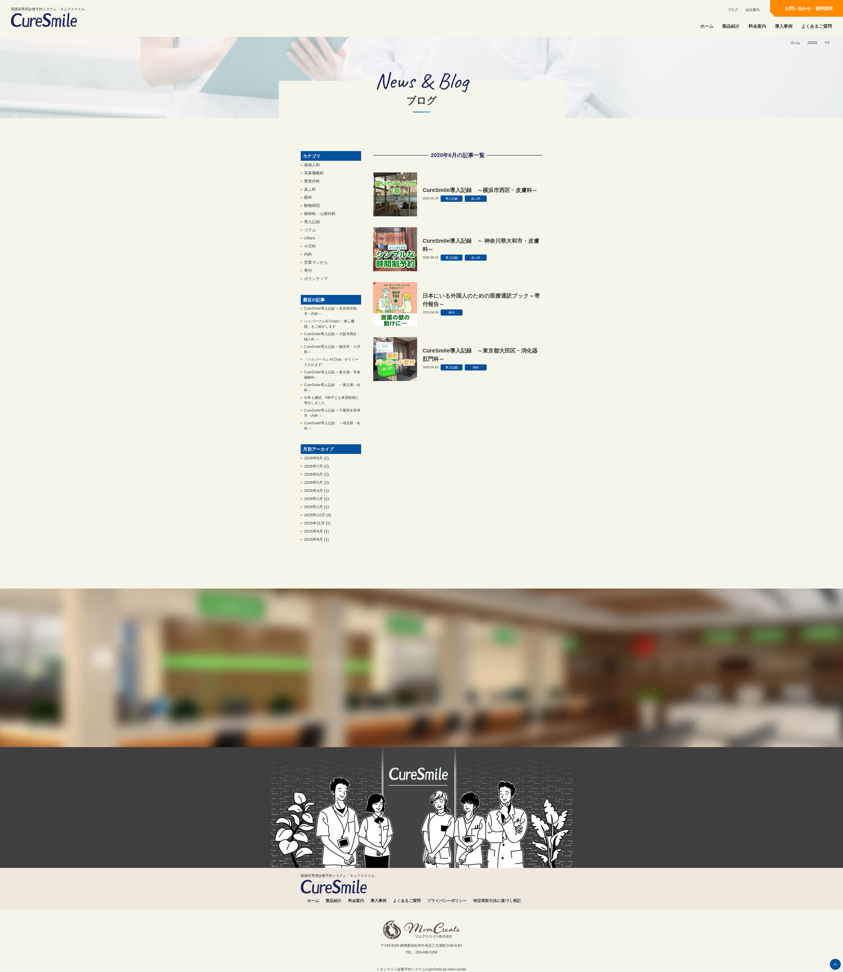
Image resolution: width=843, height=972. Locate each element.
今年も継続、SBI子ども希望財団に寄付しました (331, 400)
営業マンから (316, 262)
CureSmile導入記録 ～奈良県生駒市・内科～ (330, 311)
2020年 (812, 42)
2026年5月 (316, 482)
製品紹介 (731, 26)
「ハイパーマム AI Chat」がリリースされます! (331, 362)
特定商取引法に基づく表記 (497, 900)
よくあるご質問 (816, 26)
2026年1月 (316, 507)
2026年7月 (316, 466)
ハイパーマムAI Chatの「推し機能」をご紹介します (329, 323)
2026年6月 (316, 474)
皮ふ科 (310, 189)
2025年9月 (316, 531)
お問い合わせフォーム (462, 727)
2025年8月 (316, 539)
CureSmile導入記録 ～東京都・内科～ (332, 387)
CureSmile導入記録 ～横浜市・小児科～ (332, 349)
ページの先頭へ (835, 964)
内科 (308, 254)
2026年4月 (316, 490)
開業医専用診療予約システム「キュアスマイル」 (49, 9)
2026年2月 (316, 499)
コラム (310, 230)
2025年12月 (317, 515)
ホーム (706, 26)
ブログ (733, 10)
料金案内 (757, 26)
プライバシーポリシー (447, 900)
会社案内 (753, 10)
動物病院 (312, 205)
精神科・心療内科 (320, 213)
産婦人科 (312, 165)
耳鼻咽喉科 (314, 173)
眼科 (308, 197)
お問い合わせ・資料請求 (809, 8)
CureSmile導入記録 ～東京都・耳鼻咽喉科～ (332, 374)
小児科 (310, 246)
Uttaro (309, 238)
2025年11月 (317, 523)
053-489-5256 (379, 727)
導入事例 (784, 26)
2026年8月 (316, 458)
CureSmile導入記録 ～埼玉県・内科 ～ (332, 425)
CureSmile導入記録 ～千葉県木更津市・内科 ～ (332, 412)
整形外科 (312, 181)
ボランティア (316, 278)
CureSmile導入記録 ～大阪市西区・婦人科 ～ (332, 336)
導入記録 (312, 222)
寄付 (308, 270)
